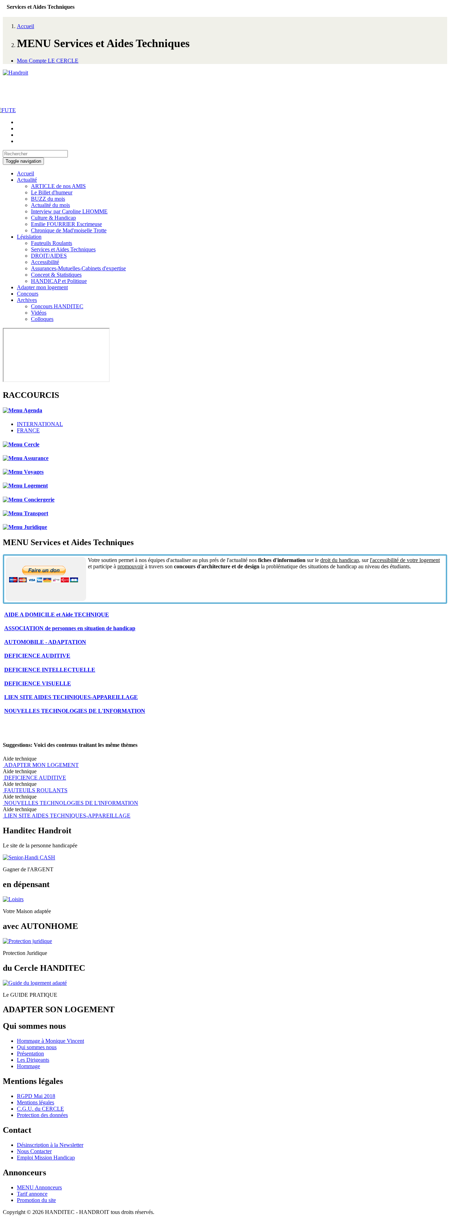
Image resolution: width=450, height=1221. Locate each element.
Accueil (25, 26)
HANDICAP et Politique (59, 281)
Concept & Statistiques (56, 275)
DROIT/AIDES (49, 256)
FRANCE (28, 430)
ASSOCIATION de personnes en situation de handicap (69, 628)
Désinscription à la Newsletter (50, 1145)
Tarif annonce (32, 1194)
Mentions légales (35, 1102)
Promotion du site (36, 1200)
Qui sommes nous (37, 1047)
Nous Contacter (34, 1151)
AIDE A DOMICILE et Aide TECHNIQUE (56, 615)
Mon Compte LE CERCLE (47, 61)
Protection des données (42, 1115)
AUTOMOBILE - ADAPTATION (45, 642)
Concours (27, 294)
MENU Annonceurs (39, 1187)
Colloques (42, 319)
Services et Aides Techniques (63, 249)
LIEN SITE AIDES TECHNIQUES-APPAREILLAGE (71, 697)
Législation (29, 237)
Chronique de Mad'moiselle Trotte (69, 230)
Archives (27, 300)
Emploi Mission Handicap (46, 1158)
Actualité (27, 180)
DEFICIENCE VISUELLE (37, 683)
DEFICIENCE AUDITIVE (37, 656)
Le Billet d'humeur (51, 192)
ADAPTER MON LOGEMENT (41, 765)
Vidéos (38, 313)
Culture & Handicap (53, 218)
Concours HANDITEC (57, 306)
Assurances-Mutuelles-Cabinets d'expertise (78, 268)
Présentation (30, 1054)
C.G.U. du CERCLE (40, 1109)
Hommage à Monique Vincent (50, 1041)
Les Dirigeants (33, 1060)
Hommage (28, 1066)
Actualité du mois (50, 205)
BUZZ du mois (48, 199)
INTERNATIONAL (40, 424)
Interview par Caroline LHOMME (69, 211)
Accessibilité (45, 262)
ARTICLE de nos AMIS (58, 186)
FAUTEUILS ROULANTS (35, 790)
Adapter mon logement (42, 287)
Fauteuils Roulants (51, 243)
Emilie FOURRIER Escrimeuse (66, 224)
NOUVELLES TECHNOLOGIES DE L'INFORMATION (74, 711)
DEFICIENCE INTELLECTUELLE (49, 670)
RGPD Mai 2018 (36, 1096)
